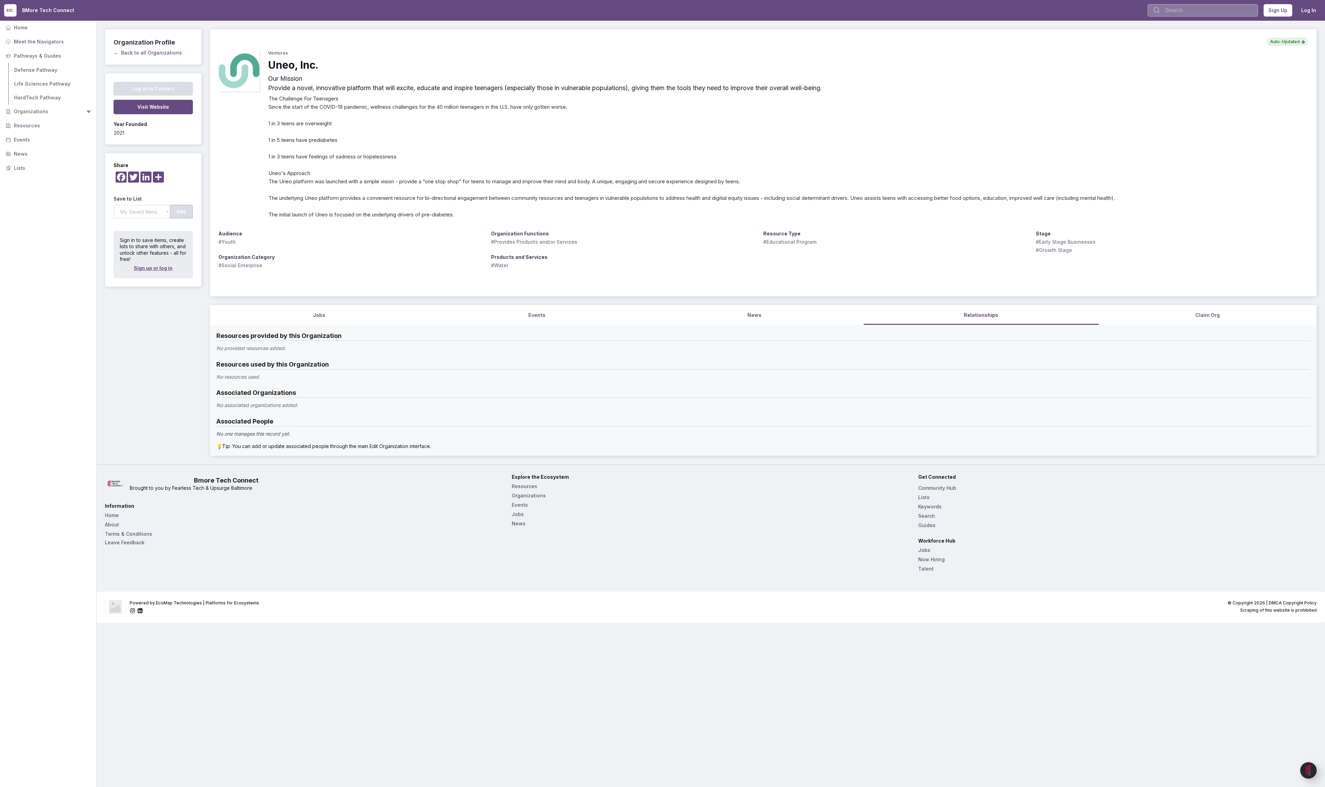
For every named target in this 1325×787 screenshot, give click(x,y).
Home (16, 27)
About (112, 524)
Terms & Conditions (128, 534)
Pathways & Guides (32, 56)
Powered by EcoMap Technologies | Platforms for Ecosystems (194, 602)
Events (17, 140)
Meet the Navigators (34, 42)
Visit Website (153, 107)
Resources (22, 125)
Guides (926, 525)
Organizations (26, 111)
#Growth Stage (1054, 250)
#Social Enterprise (240, 265)
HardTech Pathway (37, 97)
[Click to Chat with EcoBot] (1308, 770)
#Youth (227, 242)
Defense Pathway (35, 70)
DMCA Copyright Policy (1293, 602)
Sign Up (1277, 10)
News (16, 154)
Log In (1308, 10)
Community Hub (937, 488)
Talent (926, 569)
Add (181, 211)
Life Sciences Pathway (42, 84)
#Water (499, 265)
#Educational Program (789, 242)
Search (926, 516)
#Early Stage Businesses (1066, 242)
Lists (14, 168)
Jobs (518, 514)
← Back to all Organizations (148, 53)
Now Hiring (931, 559)
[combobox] (1203, 10)
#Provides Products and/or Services (534, 242)
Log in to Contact (153, 88)
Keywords (930, 506)
